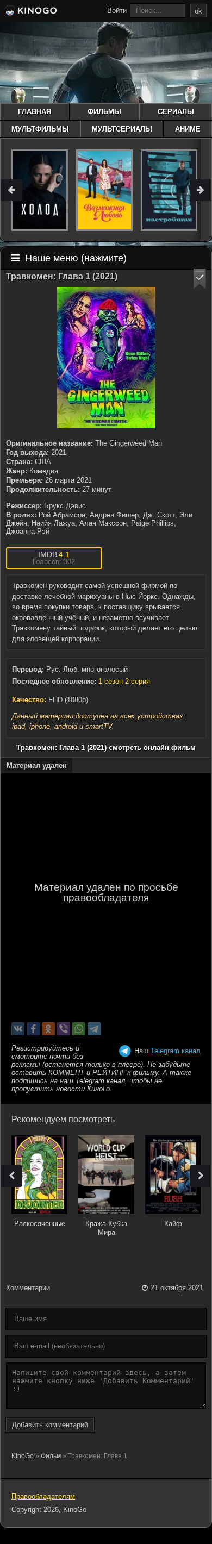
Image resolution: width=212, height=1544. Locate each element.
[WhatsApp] (78, 1028)
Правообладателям (43, 1496)
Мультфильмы (40, 129)
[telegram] (94, 1028)
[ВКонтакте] (17, 1028)
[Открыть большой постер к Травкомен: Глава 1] (106, 357)
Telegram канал (176, 1051)
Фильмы (104, 112)
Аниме (188, 129)
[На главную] (30, 12)
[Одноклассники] (48, 1028)
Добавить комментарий (50, 1425)
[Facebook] (33, 1028)
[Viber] (63, 1028)
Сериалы (176, 112)
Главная (34, 112)
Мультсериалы (122, 129)
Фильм (51, 1456)
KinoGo (22, 1456)
